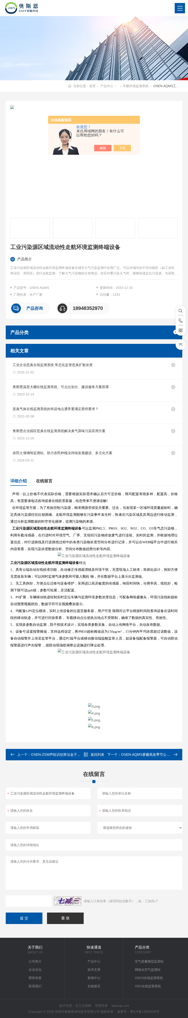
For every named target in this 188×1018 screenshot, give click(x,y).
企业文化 (35, 969)
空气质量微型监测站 (149, 961)
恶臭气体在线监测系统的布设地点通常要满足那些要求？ (56, 409)
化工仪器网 (83, 1005)
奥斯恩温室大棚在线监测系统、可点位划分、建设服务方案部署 (61, 387)
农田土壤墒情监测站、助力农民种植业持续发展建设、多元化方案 (62, 453)
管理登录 (101, 1005)
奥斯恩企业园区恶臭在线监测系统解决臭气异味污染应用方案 (59, 431)
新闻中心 (94, 978)
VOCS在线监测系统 (149, 978)
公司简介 (35, 961)
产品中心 (106, 86)
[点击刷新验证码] (67, 901)
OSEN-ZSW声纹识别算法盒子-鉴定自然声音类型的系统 (73, 754)
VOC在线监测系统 (148, 986)
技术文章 (94, 969)
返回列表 (97, 754)
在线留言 (44, 481)
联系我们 (35, 986)
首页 (92, 86)
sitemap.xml (120, 1005)
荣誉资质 (35, 978)
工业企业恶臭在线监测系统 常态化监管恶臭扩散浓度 (53, 365)
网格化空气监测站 (147, 969)
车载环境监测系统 (136, 86)
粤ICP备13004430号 (145, 1011)
